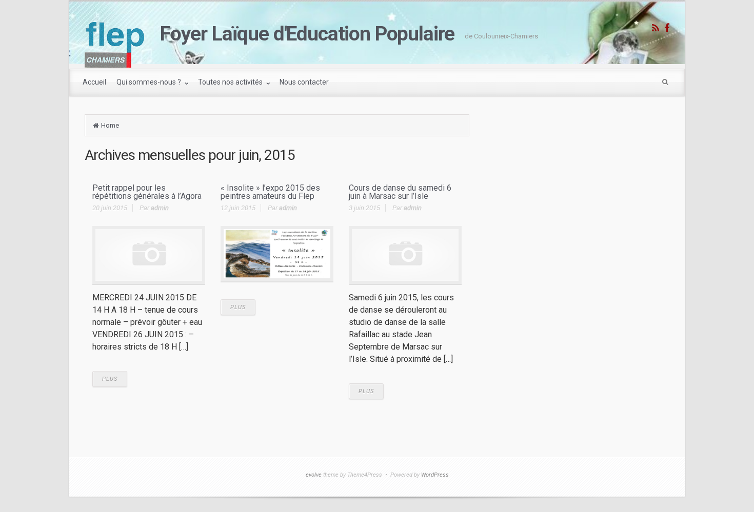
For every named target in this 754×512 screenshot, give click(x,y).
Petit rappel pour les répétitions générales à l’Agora (147, 192)
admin (160, 208)
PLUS (109, 379)
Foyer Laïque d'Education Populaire (307, 34)
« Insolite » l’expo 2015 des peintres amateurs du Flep (270, 192)
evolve (314, 475)
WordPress (435, 475)
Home (110, 125)
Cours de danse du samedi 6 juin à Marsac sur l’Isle (400, 192)
